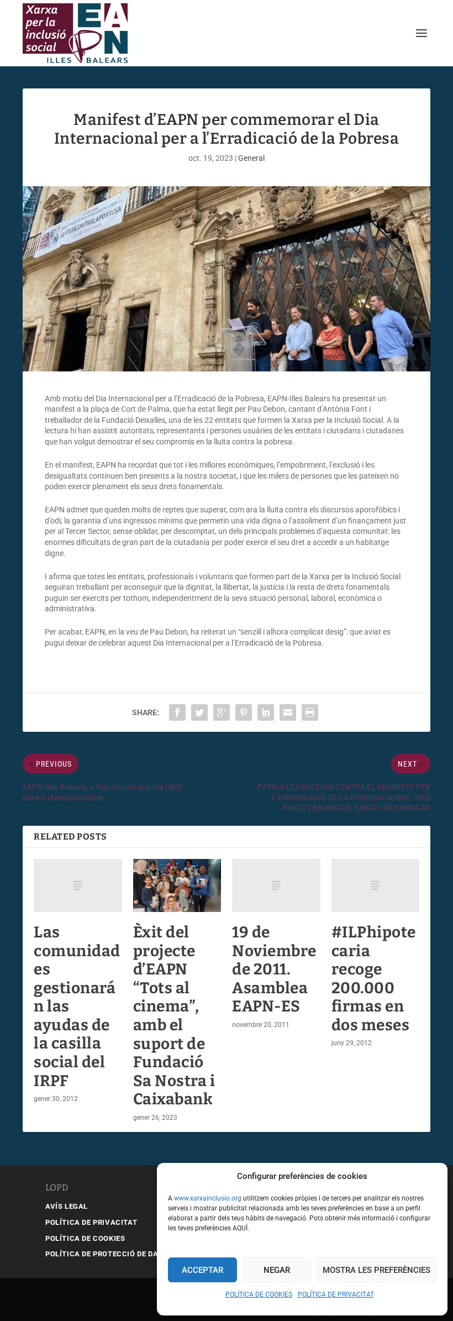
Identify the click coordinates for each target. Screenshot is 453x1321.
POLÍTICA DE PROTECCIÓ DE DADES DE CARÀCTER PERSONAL (155, 1254)
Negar (277, 1270)
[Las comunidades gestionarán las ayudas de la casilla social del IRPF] (78, 885)
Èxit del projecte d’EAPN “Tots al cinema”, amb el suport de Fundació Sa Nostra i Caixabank (174, 1015)
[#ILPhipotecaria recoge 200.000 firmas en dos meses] (375, 885)
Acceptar (202, 1270)
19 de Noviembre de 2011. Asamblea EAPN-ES (274, 969)
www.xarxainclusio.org (207, 1198)
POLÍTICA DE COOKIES (258, 1294)
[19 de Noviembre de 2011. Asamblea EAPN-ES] (276, 885)
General (251, 158)
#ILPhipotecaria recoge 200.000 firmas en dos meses (373, 978)
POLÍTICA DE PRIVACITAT (336, 1294)
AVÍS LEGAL (66, 1206)
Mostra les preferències (376, 1270)
